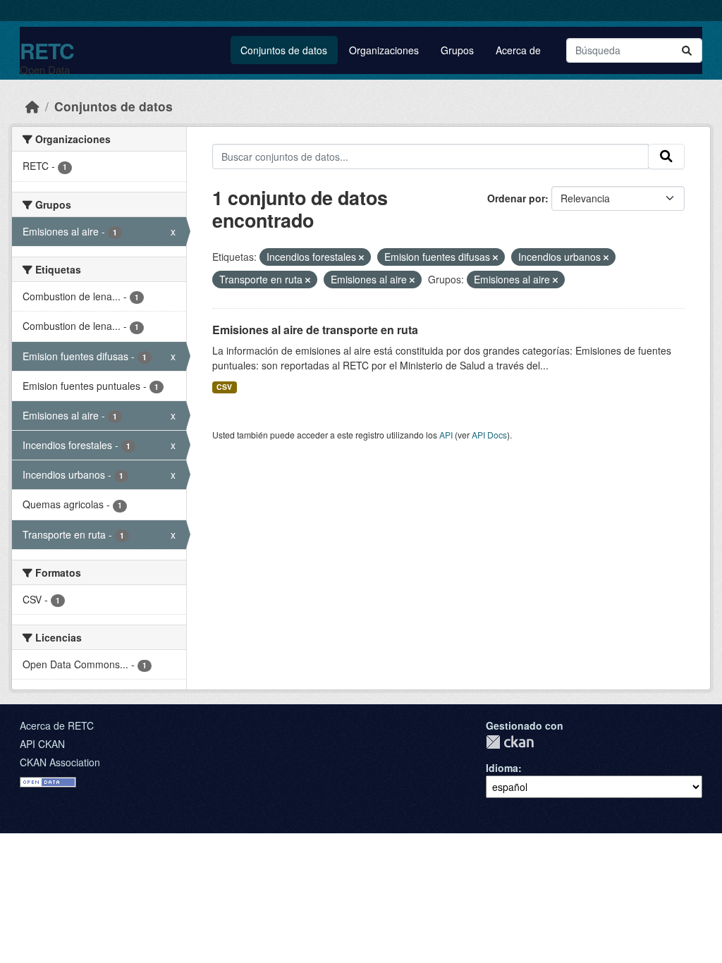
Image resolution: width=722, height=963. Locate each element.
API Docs (489, 435)
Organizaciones (384, 50)
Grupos (457, 50)
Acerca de (518, 50)
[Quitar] (361, 257)
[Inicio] (32, 106)
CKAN (510, 742)
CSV (224, 386)
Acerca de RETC (57, 725)
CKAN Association (60, 762)
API (446, 435)
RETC (47, 50)
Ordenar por (516, 198)
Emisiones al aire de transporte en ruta (315, 329)
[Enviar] (687, 50)
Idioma (502, 768)
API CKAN (42, 744)
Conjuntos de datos (283, 50)
